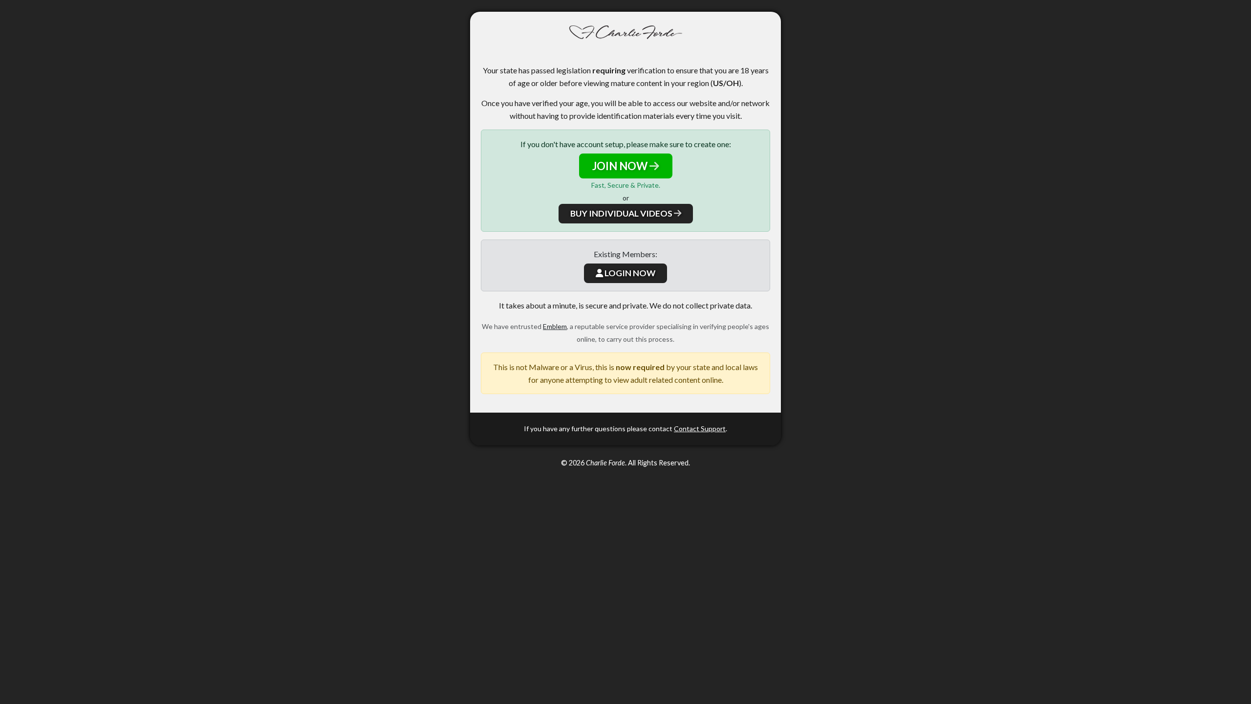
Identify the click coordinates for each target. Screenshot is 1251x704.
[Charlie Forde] (626, 32)
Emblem (555, 326)
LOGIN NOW (629, 273)
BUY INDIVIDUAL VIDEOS (622, 213)
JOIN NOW (620, 166)
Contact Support (700, 428)
